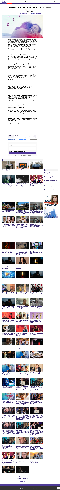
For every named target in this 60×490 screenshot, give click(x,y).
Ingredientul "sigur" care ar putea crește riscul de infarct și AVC (8, 334)
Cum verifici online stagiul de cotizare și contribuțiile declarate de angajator (36, 359)
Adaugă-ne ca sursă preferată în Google (25, 13)
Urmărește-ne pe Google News (37, 13)
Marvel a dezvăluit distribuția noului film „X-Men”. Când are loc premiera (8, 225)
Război (16, 0)
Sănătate (47, 0)
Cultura (22, 5)
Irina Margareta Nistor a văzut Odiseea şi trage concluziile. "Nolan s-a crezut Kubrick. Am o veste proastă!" (8, 266)
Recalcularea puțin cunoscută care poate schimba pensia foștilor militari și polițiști (36, 170)
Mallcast (31, 1)
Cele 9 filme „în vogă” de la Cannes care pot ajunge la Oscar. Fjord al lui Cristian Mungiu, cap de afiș (22, 432)
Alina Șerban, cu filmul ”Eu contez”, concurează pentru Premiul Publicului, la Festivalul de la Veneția (22, 266)
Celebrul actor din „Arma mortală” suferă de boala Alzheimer (7, 347)
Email (34, 139)
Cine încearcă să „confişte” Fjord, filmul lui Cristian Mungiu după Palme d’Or (8, 416)
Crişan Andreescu (32, 9)
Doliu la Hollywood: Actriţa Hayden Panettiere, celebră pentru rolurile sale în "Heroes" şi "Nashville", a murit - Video (22, 212)
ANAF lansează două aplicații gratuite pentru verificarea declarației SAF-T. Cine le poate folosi (36, 252)
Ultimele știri (9, 0)
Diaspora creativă (31, 0)
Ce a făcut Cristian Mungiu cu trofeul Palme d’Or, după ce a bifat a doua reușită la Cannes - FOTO (36, 416)
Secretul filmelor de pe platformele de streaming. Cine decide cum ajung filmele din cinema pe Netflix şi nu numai (22, 171)
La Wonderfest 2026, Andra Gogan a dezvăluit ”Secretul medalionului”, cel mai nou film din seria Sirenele (8, 374)
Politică (13, 0)
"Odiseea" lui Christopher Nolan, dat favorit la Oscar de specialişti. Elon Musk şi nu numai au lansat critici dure (8, 308)
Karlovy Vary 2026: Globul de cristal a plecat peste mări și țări (36, 293)
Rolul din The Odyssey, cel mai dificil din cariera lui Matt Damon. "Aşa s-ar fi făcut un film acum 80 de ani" (36, 280)
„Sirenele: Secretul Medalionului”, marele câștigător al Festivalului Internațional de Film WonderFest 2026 (22, 360)
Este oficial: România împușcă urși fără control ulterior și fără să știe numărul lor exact (36, 307)
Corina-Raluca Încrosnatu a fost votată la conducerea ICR (36, 373)
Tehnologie (27, 1)
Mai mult (35, 1)
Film (24, 5)
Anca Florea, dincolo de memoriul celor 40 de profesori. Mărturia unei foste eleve (52, 173)
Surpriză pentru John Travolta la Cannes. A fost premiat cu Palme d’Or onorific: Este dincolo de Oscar (22, 447)
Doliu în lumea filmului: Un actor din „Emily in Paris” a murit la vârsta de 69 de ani (36, 402)
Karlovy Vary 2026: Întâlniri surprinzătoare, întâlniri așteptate (21, 334)
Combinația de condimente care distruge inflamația (8, 211)
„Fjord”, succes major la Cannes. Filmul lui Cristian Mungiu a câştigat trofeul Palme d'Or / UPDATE (8, 447)
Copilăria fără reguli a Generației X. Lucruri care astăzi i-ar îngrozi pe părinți (22, 347)
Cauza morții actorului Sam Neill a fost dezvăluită (8, 293)
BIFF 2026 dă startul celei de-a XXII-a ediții (22, 321)
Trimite (23, 153)
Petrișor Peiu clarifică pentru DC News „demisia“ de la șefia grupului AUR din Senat (51, 177)
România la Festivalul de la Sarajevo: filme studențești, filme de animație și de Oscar (36, 225)
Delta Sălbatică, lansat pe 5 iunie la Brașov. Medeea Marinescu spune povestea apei (36, 461)
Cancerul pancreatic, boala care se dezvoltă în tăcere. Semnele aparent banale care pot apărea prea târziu (8, 280)
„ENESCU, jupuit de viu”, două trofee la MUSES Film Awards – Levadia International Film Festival (8, 462)
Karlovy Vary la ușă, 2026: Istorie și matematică (36, 334)
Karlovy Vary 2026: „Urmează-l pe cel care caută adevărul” (8, 321)
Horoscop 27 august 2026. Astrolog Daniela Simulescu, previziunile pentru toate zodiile (52, 186)
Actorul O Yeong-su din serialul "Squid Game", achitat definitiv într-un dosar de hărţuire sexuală (36, 347)
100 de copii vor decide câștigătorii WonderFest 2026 (7, 402)
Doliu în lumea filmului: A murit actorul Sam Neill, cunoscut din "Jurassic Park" (22, 307)
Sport (23, 1)
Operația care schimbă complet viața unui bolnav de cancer (8, 387)
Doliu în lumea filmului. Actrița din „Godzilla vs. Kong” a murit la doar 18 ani (36, 266)
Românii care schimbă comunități (40, 0)
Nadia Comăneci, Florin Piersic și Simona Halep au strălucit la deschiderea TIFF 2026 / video (8, 359)
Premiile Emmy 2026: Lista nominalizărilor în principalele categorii (36, 321)
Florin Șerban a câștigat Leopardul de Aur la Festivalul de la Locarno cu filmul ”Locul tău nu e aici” (36, 212)
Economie (25, 0)
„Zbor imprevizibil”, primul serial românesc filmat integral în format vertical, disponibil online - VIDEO (22, 374)
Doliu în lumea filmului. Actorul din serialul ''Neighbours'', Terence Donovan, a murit (22, 280)
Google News (18, 137)
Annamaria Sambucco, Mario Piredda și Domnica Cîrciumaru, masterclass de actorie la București (8, 475)
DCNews (4, 2)
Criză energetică (20, 0)
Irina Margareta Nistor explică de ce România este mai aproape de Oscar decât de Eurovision (8, 251)
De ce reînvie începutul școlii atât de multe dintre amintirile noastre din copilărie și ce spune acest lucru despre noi (22, 294)
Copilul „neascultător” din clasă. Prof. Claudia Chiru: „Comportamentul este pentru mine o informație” (22, 226)
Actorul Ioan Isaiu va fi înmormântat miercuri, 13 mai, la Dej (22, 461)
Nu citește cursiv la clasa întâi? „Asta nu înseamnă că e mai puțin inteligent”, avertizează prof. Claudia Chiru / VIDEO (22, 403)
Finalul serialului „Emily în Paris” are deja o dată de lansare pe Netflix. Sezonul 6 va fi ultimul (8, 170)
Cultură (51, 0)
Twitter (23, 139)
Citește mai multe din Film (22, 481)
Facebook (12, 139)
